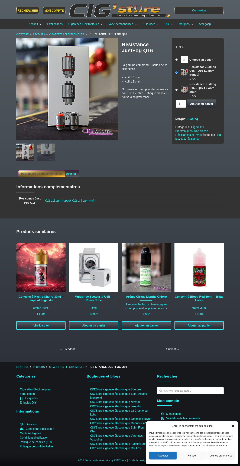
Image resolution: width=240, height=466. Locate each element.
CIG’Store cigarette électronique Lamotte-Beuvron (121, 418)
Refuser (192, 455)
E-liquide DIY (28, 402)
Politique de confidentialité (36, 446)
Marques (184, 24)
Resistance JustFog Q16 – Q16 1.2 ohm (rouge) (202, 70)
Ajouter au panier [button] (93, 325)
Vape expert (27, 393)
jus (177, 138)
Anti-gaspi (205, 24)
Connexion (199, 10)
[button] (233, 426)
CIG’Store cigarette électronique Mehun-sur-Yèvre (121, 423)
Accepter (163, 455)
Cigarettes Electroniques (83, 24)
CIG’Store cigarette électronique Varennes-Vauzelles (117, 437)
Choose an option (201, 59)
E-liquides (149, 24)
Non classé (201, 130)
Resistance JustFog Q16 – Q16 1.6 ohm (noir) (202, 88)
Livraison (31, 424)
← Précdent (67, 349)
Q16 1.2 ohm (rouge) (58, 200)
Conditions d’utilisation (40, 428)
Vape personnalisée (120, 24)
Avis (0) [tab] (71, 173)
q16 (182, 138)
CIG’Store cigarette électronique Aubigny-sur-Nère (121, 443)
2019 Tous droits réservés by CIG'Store (102, 460)
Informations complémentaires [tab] (41, 173)
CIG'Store (22, 34)
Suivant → (172, 349)
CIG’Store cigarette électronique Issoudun (116, 406)
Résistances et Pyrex (188, 134)
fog (219, 134)
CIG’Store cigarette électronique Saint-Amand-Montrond (119, 395)
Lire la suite (41, 325)
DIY (167, 24)
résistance (193, 138)
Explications (55, 24)
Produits (39, 34)
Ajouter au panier (201, 103)
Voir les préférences (221, 455)
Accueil (33, 24)
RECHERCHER (28, 10)
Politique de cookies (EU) (36, 441)
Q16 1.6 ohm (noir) (83, 200)
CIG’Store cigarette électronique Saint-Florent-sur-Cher (121, 429)
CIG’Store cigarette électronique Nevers (115, 401)
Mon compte (54, 10)
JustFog (192, 119)
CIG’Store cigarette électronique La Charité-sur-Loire (119, 412)
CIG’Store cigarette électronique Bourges (115, 389)
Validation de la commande (183, 418)
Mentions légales (30, 433)
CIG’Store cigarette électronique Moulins (115, 448)
